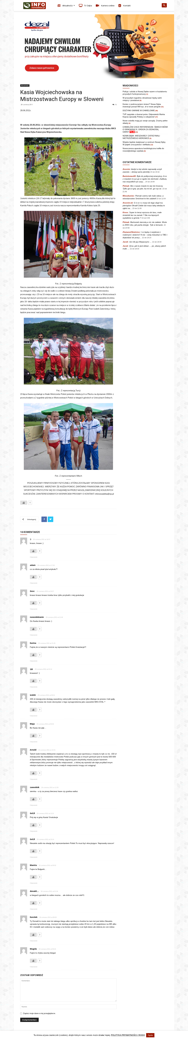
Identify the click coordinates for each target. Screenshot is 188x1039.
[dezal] (94, 46)
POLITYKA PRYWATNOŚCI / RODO (128, 1035)
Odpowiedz (33, 557)
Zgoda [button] (150, 1035)
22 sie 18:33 (134, 249)
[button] (164, 5)
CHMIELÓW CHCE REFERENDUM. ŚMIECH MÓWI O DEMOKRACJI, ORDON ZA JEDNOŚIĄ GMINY (145, 129)
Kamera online (107, 5)
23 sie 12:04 (161, 199)
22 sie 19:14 (146, 238)
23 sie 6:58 (146, 218)
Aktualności (67, 5)
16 (116, 104)
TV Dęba (88, 5)
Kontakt (127, 5)
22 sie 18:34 (156, 242)
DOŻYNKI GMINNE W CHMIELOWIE (139, 110)
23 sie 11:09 (136, 208)
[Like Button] (23, 503)
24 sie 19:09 (150, 182)
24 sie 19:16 (155, 172)
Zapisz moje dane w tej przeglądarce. (39, 1013)
